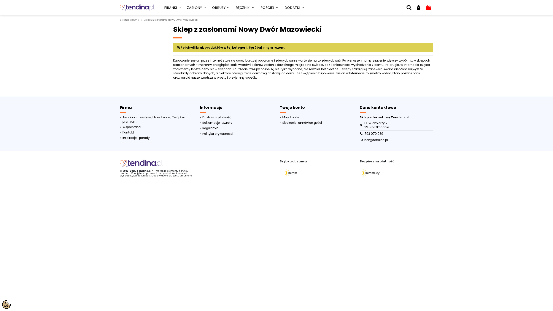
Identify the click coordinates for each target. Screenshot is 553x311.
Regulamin (210, 128)
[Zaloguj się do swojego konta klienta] (418, 8)
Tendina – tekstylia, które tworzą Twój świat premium (155, 119)
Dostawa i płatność (216, 117)
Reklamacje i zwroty (217, 123)
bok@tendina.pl (376, 140)
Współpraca (131, 127)
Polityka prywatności (217, 134)
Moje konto (290, 117)
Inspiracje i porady (136, 138)
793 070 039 (373, 134)
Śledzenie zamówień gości (302, 123)
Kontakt (128, 132)
